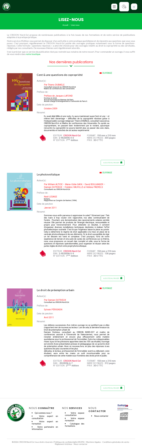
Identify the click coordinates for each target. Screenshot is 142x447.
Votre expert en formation (45, 422)
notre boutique (33, 54)
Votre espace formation (74, 419)
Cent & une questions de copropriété (60, 74)
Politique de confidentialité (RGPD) (69, 442)
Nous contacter (101, 416)
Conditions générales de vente (115, 442)
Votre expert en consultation (45, 417)
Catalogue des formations (74, 424)
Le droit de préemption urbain (55, 290)
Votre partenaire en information (45, 428)
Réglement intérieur (63, 444)
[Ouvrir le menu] (114, 7)
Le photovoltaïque (48, 174)
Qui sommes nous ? (43, 413)
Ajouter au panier (111, 163)
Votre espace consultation (74, 414)
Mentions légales (93, 442)
